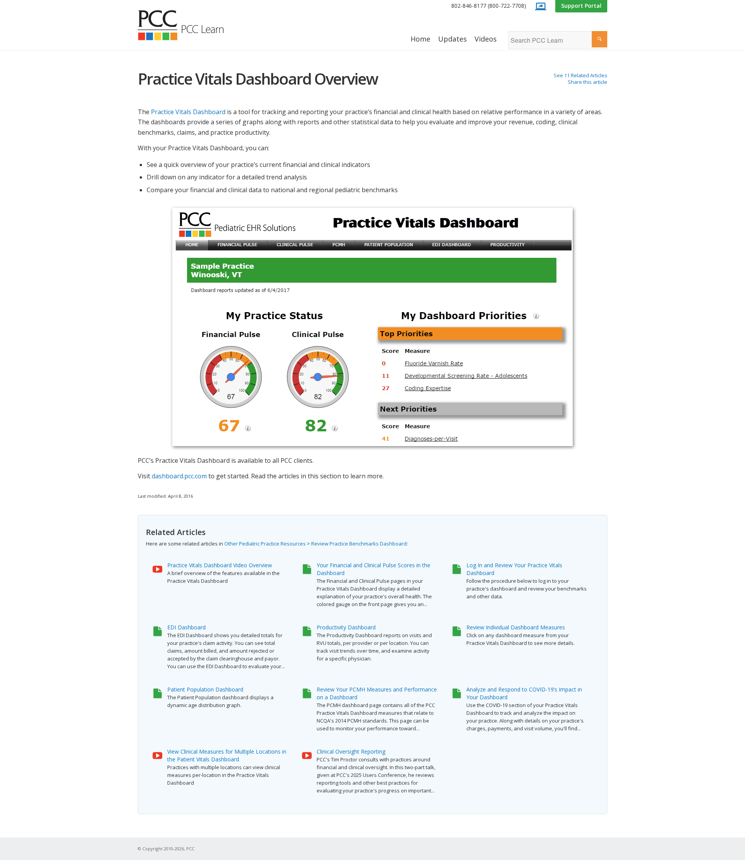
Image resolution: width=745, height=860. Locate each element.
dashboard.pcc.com (179, 476)
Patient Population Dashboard (205, 689)
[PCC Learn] (189, 25)
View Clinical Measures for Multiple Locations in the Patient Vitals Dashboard (226, 755)
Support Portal (581, 5)
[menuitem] (488, 6)
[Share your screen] (540, 6)
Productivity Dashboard (346, 627)
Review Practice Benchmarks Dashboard (359, 543)
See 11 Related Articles (580, 75)
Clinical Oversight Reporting (351, 751)
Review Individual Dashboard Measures (515, 627)
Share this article (587, 81)
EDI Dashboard (186, 627)
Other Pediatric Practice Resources (265, 543)
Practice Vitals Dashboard (188, 112)
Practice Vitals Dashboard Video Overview (219, 565)
